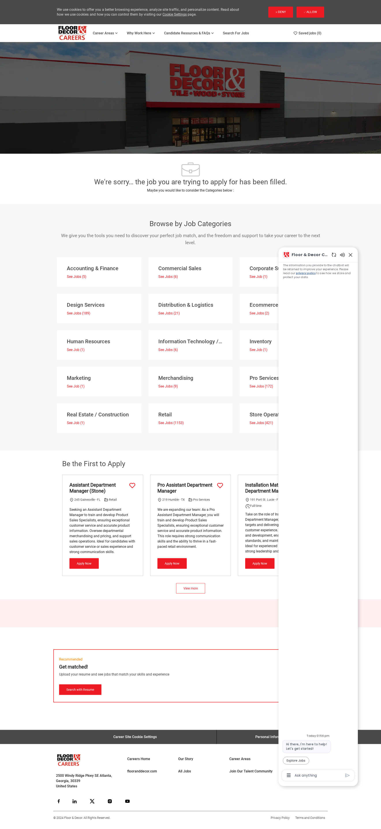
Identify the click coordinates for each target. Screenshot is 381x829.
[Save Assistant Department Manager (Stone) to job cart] (132, 485)
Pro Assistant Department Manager (184, 488)
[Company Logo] (73, 33)
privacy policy (306, 273)
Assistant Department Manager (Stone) (92, 488)
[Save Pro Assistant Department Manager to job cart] (220, 485)
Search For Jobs (236, 33)
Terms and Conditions (310, 818)
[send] (347, 775)
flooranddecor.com (142, 771)
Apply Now (84, 563)
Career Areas (239, 759)
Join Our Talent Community (251, 771)
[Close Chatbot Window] (350, 255)
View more (190, 588)
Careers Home (138, 759)
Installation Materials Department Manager (268, 488)
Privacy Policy (280, 818)
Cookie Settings (174, 14)
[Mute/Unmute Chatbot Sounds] (342, 254)
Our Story (185, 759)
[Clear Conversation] (334, 255)
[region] (318, 514)
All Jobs (184, 771)
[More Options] (288, 775)
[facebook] (58, 801)
